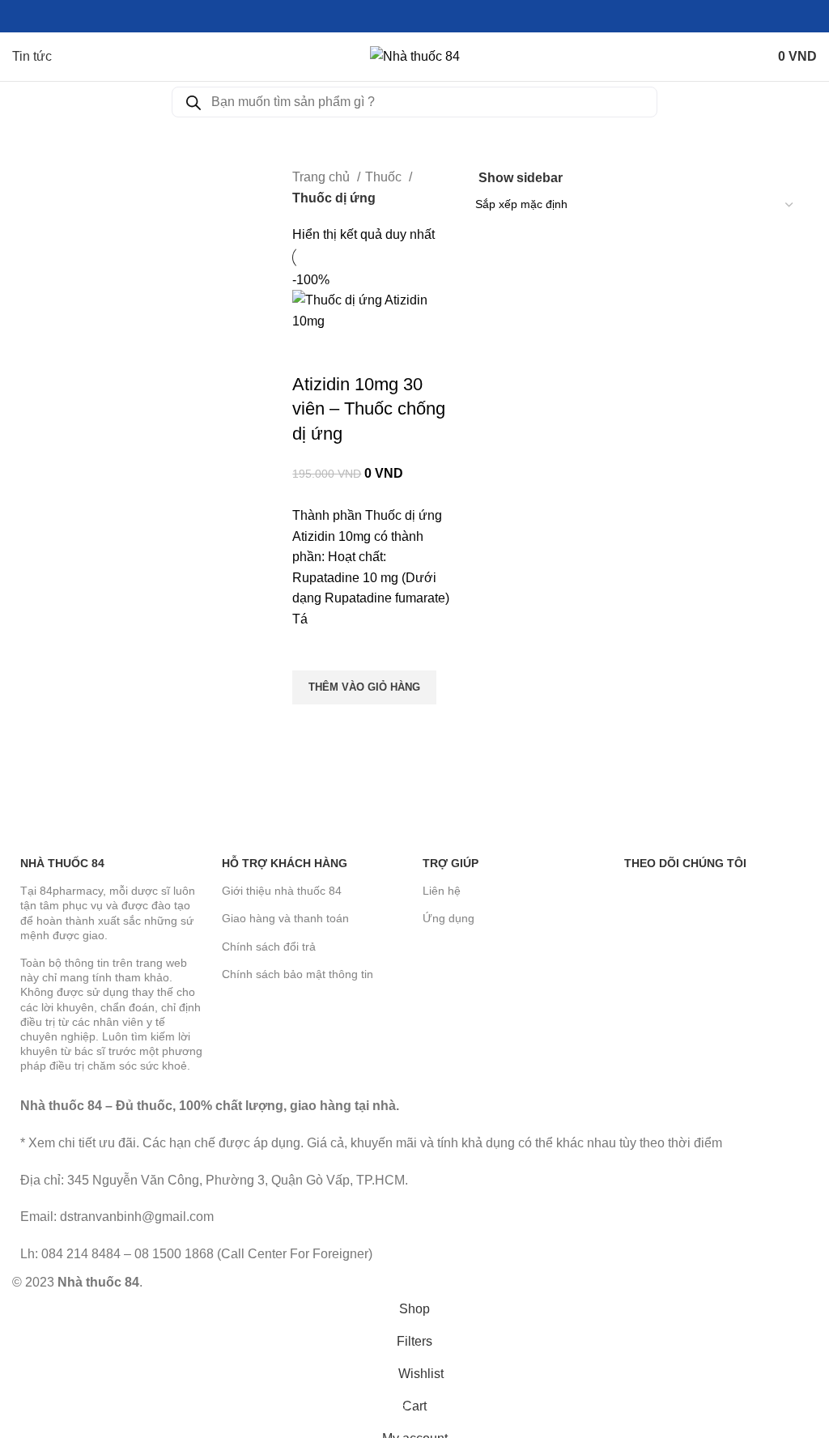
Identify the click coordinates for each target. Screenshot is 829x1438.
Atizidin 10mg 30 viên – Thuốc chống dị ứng (368, 409)
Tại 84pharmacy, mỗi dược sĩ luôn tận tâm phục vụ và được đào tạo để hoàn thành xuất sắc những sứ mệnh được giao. (107, 913)
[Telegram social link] (452, 16)
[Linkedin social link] (433, 16)
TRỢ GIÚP (450, 863)
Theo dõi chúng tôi (685, 863)
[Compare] (312, 352)
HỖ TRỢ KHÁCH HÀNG (284, 863)
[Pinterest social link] (415, 16)
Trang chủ (322, 177)
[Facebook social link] (377, 16)
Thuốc (385, 177)
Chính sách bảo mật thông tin (297, 974)
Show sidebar (520, 178)
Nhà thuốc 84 (62, 863)
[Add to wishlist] (312, 650)
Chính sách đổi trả (269, 946)
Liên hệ (442, 890)
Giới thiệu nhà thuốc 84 (282, 890)
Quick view (312, 724)
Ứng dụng (448, 918)
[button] (364, 687)
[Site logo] (415, 55)
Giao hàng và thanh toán (285, 918)
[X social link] (396, 16)
